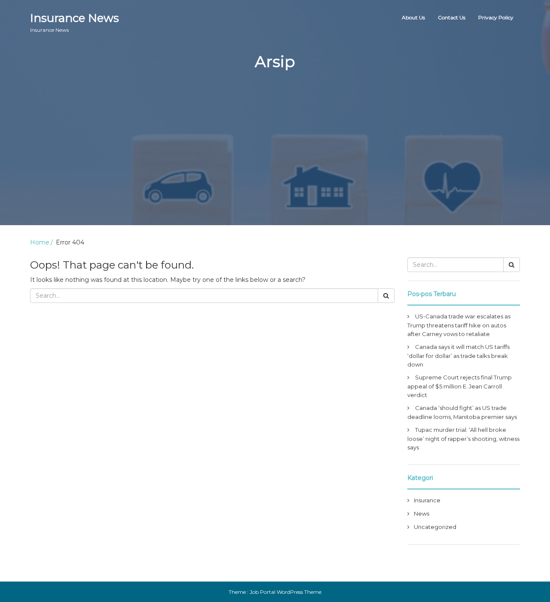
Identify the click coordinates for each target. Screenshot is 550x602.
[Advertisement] (275, 165)
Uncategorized (435, 526)
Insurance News (74, 22)
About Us (413, 17)
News (421, 513)
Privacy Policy (495, 17)
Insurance (427, 500)
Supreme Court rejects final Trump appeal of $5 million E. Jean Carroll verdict (459, 386)
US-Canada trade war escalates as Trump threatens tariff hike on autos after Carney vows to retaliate (458, 325)
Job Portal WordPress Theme (285, 592)
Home (39, 242)
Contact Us (451, 17)
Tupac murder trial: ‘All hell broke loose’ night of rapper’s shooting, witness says (463, 438)
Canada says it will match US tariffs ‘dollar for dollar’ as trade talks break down (458, 355)
